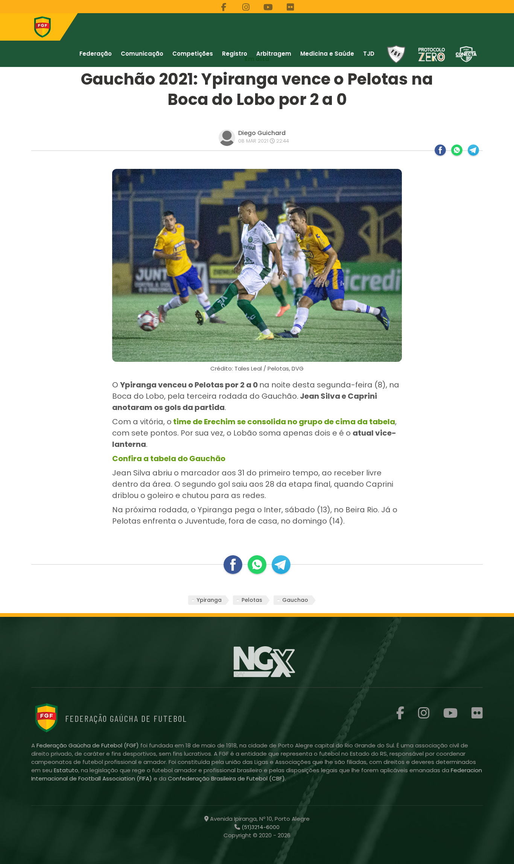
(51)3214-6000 (260, 827)
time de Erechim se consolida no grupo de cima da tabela (283, 421)
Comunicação (142, 54)
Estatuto (66, 770)
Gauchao (295, 600)
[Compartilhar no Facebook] (440, 150)
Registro (234, 54)
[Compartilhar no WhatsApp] (456, 150)
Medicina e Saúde (327, 54)
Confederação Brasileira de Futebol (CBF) (226, 778)
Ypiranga (209, 600)
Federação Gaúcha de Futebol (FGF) (88, 745)
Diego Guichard (262, 133)
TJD (368, 54)
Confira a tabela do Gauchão (169, 458)
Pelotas (252, 600)
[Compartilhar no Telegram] (473, 150)
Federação (95, 54)
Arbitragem (273, 54)
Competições (192, 54)
